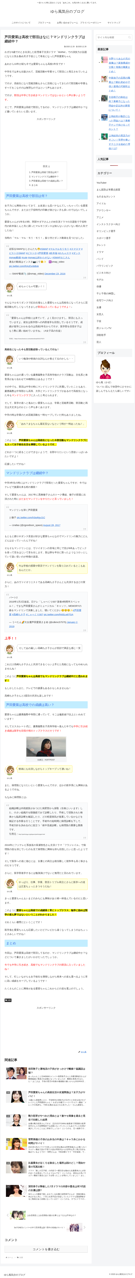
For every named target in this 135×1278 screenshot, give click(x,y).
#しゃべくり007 (34, 614)
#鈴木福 (53, 253)
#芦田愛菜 (42, 253)
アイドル (101, 203)
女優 (9, 1000)
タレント (101, 245)
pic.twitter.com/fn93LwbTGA (58, 614)
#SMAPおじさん (61, 257)
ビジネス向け (104, 272)
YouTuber (102, 182)
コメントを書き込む (46, 1249)
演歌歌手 (101, 335)
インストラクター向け (108, 224)
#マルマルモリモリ (59, 249)
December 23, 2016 (55, 273)
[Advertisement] (46, 139)
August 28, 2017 (51, 525)
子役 (99, 321)
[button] (129, 37)
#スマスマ (75, 249)
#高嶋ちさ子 (18, 614)
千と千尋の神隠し (106, 293)
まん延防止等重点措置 (108, 189)
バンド (100, 259)
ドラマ (100, 252)
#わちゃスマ (64, 253)
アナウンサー (104, 210)
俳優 (99, 286)
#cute (24, 257)
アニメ (100, 217)
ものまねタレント (106, 196)
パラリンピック (105, 265)
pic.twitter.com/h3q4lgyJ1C (31, 517)
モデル (100, 279)
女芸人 (100, 314)
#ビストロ (31, 253)
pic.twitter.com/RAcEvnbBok (24, 266)
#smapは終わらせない (40, 257)
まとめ (34, 185)
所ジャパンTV (104, 328)
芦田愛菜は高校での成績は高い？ (47, 181)
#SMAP (44, 249)
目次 (45, 166)
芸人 (99, 342)
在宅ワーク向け (105, 300)
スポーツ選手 (104, 238)
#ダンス (76, 253)
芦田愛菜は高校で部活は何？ (45, 172)
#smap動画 (15, 257)
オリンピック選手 (106, 231)
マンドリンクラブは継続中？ (45, 176)
